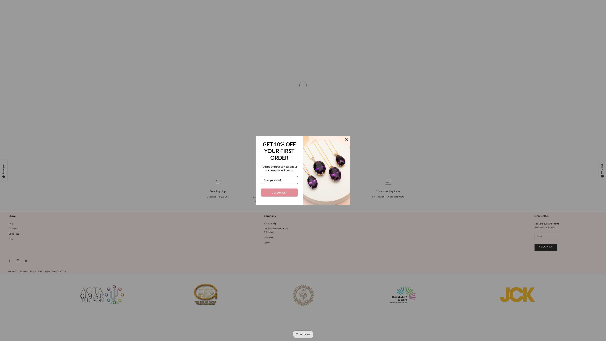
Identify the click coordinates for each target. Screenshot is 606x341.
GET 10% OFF (279, 192)
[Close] (346, 140)
